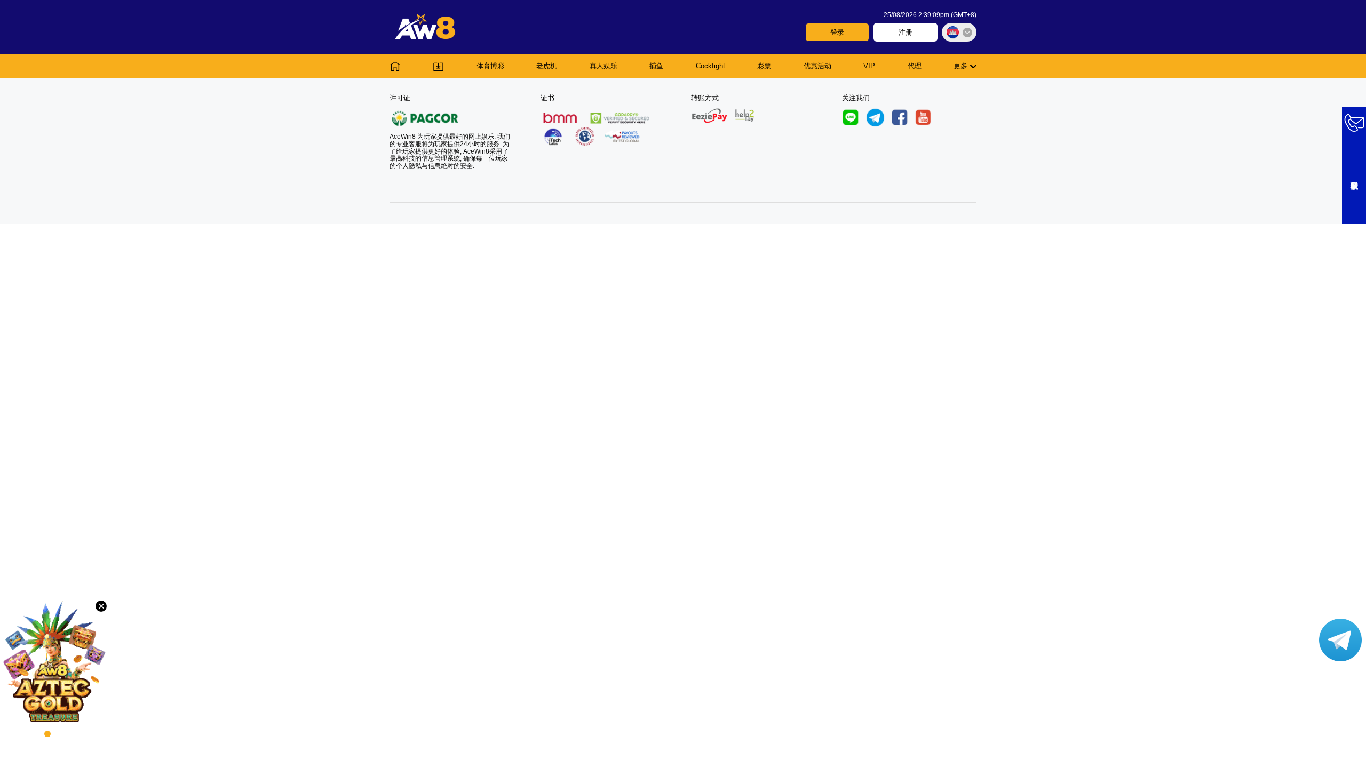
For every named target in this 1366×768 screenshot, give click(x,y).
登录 (837, 32)
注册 (905, 32)
